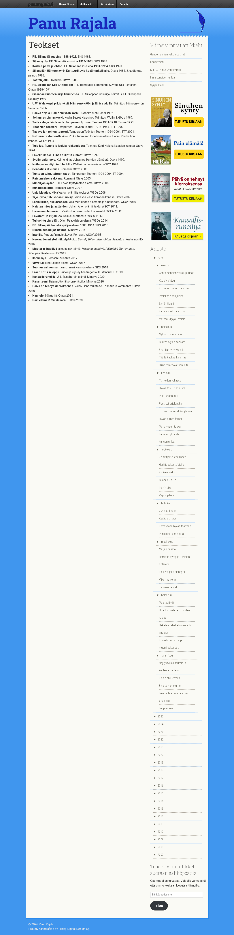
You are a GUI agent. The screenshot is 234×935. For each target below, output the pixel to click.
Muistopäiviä (166, 602)
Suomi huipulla (167, 480)
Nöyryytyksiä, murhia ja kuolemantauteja (172, 666)
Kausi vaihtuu (158, 62)
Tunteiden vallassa (170, 380)
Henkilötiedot (67, 4)
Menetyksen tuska (170, 426)
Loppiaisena (166, 708)
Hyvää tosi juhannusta (172, 388)
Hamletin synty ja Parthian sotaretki (174, 560)
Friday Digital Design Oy (74, 929)
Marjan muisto (167, 549)
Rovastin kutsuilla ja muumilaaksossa (170, 644)
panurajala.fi (40, 4)
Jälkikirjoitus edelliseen (172, 457)
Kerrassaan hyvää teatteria (175, 526)
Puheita (124, 4)
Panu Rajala (72, 23)
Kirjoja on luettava (169, 678)
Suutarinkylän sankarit (172, 342)
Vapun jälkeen (167, 495)
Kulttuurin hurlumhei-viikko (165, 70)
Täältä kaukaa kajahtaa (172, 357)
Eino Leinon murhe (170, 685)
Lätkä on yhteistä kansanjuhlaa (169, 438)
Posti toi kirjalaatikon (171, 403)
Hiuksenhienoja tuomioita (173, 365)
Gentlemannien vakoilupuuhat (167, 54)
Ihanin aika (165, 487)
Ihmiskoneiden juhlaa (162, 77)
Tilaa (159, 906)
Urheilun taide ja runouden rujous (174, 614)
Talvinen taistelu (168, 587)
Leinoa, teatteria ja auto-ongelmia (173, 697)
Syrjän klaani (157, 85)
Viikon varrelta (167, 579)
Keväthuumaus (168, 518)
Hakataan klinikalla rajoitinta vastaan (175, 629)
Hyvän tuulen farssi (170, 419)
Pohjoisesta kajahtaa (171, 534)
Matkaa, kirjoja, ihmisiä (172, 319)
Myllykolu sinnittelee (170, 334)
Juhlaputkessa (167, 511)
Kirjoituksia (107, 4)
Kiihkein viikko (167, 472)
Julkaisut (85, 4)
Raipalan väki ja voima (172, 311)
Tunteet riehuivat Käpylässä (175, 411)
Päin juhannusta (168, 396)
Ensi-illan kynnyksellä (171, 349)
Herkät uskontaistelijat (172, 464)
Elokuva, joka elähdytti (172, 572)
